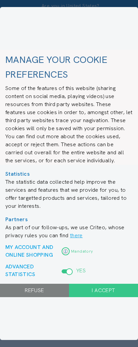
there (76, 235)
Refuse (34, 290)
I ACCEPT (103, 290)
